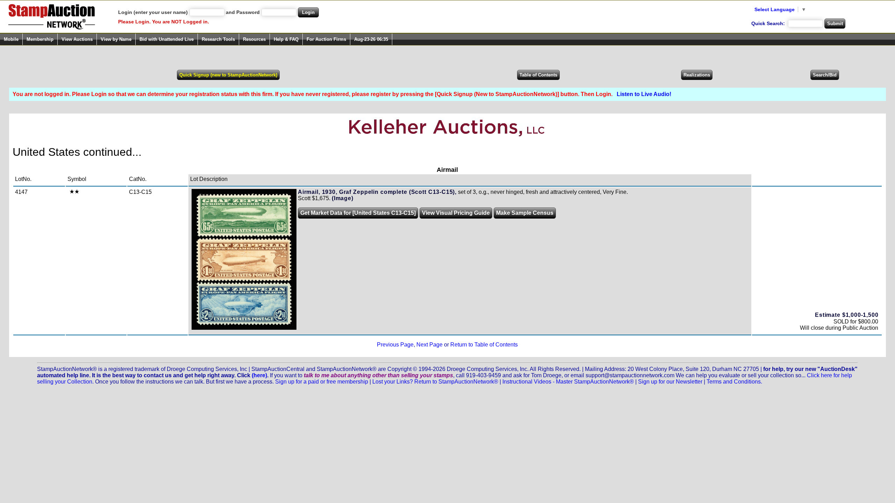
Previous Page (395, 345)
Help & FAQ (286, 39)
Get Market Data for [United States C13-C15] (358, 213)
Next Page (429, 345)
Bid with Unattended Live (166, 39)
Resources (254, 39)
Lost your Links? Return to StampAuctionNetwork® (435, 382)
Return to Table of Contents (484, 345)
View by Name (116, 39)
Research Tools (218, 39)
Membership (40, 39)
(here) (259, 375)
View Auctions (77, 39)
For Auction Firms (326, 39)
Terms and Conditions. (734, 382)
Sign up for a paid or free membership (321, 382)
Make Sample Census (524, 213)
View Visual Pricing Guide (456, 213)
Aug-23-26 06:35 (371, 39)
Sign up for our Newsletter (670, 382)
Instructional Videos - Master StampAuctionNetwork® (568, 382)
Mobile (11, 39)
